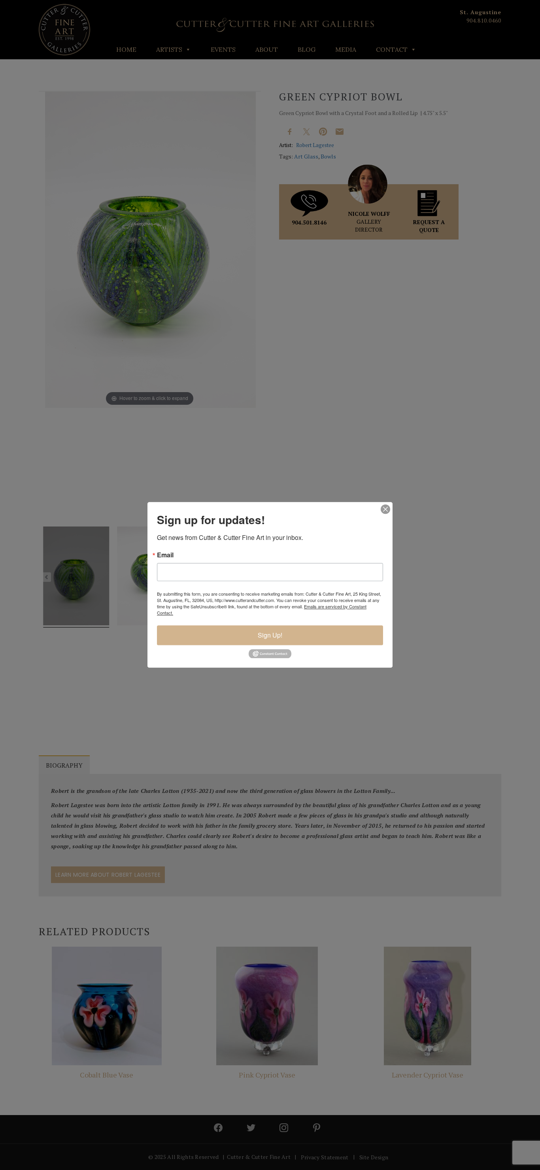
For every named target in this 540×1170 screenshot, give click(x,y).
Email (165, 555)
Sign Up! (270, 635)
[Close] (385, 509)
